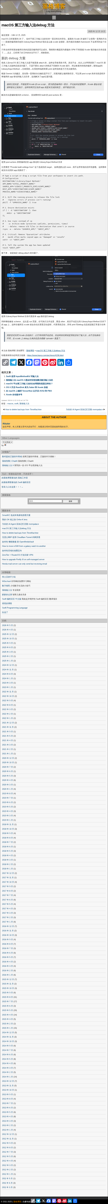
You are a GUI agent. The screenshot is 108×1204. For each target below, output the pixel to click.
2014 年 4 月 (7, 1063)
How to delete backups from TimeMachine (23, 409)
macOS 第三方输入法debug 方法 (27, 25)
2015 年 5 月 (7, 1010)
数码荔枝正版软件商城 (12, 456)
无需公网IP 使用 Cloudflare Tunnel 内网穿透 (21, 537)
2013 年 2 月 (7, 1125)
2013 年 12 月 (8, 1081)
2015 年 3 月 (7, 1019)
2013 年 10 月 (8, 1090)
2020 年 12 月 (8, 758)
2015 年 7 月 (7, 1001)
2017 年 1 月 (7, 922)
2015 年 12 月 (8, 979)
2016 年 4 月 (7, 962)
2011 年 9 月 (7, 1178)
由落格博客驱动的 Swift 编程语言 (16, 482)
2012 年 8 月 (7, 1147)
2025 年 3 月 (7, 652)
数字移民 (6, 586)
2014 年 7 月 (7, 1050)
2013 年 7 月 (7, 1103)
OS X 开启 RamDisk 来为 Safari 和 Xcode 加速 (27, 387)
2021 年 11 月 (8, 727)
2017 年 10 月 (8, 882)
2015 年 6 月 (7, 1006)
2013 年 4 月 (7, 1116)
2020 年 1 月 (7, 789)
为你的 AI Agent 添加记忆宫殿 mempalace (84, 409)
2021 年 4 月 (7, 740)
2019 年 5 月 (7, 807)
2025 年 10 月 (8, 638)
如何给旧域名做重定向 (12, 550)
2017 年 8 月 (7, 891)
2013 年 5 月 (7, 1112)
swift (16, 403)
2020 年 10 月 (8, 762)
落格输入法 (24, 403)
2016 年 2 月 (7, 970)
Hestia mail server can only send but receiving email (24, 564)
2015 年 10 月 (8, 988)
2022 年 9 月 (7, 700)
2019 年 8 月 (7, 793)
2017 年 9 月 (7, 886)
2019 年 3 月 (7, 815)
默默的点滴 (7, 594)
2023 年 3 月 (7, 683)
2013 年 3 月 (7, 1121)
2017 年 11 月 (8, 877)
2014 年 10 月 (8, 1041)
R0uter (6, 423)
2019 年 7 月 (7, 798)
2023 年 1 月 (7, 687)
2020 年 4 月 (7, 780)
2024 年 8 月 (7, 674)
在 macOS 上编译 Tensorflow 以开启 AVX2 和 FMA (29, 391)
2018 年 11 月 (8, 824)
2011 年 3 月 (7, 1187)
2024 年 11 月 (8, 669)
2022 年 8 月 (7, 705)
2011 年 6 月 (7, 1183)
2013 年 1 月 (7, 1130)
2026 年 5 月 (7, 625)
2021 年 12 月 (8, 723)
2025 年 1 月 (7, 661)
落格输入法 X (8, 465)
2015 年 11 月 (8, 984)
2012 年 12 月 (8, 1134)
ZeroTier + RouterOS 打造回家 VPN (17, 555)
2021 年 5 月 (7, 736)
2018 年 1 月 (7, 869)
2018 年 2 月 (7, 864)
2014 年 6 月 (7, 1054)
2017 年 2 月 (7, 917)
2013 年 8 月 (7, 1099)
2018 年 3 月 (7, 860)
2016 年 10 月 (8, 935)
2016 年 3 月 (7, 966)
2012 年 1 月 (7, 1174)
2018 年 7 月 (7, 842)
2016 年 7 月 (7, 948)
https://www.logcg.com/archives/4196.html (45, 355)
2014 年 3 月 (7, 1068)
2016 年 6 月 (7, 953)
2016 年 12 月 (8, 926)
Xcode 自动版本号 (14, 394)
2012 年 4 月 (7, 1161)
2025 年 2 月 (7, 656)
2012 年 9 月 (7, 1143)
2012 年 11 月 (8, 1139)
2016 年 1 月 (7, 975)
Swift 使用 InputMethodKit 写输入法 (22, 376)
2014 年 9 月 (7, 1046)
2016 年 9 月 (7, 939)
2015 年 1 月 (7, 1028)
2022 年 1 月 (7, 718)
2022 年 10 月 (8, 696)
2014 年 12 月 (8, 1032)
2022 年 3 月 (7, 709)
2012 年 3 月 (7, 1165)
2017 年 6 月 (7, 900)
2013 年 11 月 (8, 1085)
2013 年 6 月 (7, 1108)
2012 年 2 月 (7, 1169)
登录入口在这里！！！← (12, 487)
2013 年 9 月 (7, 1094)
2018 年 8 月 (7, 838)
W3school (6, 581)
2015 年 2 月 (7, 1023)
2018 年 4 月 (7, 855)
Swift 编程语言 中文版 (11, 599)
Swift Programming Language (15, 608)
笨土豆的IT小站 (9, 577)
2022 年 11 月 (8, 692)
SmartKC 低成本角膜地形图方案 (16, 515)
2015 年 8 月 (7, 997)
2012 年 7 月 (7, 1152)
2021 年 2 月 (7, 749)
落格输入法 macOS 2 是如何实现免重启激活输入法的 (29, 380)
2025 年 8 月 (7, 647)
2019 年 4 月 (7, 811)
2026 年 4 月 (7, 630)
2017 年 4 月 (7, 908)
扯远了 (5, 612)
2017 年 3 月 (7, 913)
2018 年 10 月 (8, 829)
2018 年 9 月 (7, 833)
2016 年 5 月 (7, 957)
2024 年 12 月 (8, 665)
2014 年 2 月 (7, 1072)
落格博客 (54, 6)
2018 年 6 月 (7, 846)
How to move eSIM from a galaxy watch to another (24, 546)
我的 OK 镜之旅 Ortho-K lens (14, 519)
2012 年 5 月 (7, 1156)
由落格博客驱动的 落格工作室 (15, 478)
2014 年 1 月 (7, 1077)
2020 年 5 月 (7, 776)
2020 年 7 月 (7, 767)
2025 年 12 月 (8, 634)
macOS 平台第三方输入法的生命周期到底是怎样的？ (29, 383)
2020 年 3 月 (7, 785)
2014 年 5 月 (7, 1059)
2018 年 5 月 (7, 851)
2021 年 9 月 (7, 731)
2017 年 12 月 (8, 873)
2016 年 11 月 (8, 930)
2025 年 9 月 (7, 643)
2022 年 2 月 (7, 714)
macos (10, 403)
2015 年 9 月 (7, 992)
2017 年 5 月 (7, 904)
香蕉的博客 (7, 603)
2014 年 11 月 (8, 1037)
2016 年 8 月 (7, 944)
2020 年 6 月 (7, 771)
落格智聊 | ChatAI (10, 461)
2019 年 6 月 (7, 802)
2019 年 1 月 (7, 820)
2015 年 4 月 (7, 1015)
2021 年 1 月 (7, 753)
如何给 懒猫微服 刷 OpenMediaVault (18, 542)
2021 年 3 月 (7, 745)
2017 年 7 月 (7, 895)
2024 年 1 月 (7, 678)
